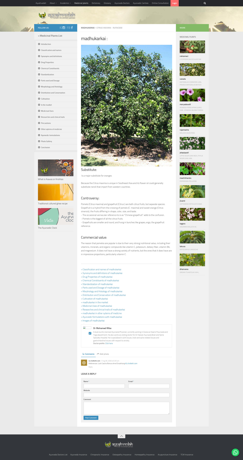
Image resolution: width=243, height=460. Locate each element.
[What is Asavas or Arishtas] (55, 167)
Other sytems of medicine (51, 129)
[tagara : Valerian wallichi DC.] (192, 214)
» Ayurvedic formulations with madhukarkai (101, 317)
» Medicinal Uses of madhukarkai (96, 306)
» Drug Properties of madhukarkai (97, 276)
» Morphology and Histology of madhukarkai (101, 291)
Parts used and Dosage (50, 80)
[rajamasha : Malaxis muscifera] (192, 120)
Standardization (47, 74)
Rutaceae (117, 28)
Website (87, 390)
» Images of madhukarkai (93, 320)
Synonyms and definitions (51, 56)
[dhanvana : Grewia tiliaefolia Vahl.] (192, 260)
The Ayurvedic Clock (47, 227)
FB (68, 27)
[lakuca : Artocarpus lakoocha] (192, 237)
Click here (109, 343)
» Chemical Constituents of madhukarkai (100, 280)
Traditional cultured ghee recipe (52, 203)
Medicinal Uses (47, 111)
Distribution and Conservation (53, 93)
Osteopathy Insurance (122, 454)
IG (61, 27)
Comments (89, 354)
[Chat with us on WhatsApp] (235, 452)
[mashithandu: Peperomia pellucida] (192, 168)
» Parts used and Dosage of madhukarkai (100, 287)
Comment (87, 399)
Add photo (104, 354)
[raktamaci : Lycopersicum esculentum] (192, 47)
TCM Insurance (187, 454)
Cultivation (45, 99)
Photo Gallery (46, 141)
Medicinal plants (81, 3)
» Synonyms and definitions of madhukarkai (101, 273)
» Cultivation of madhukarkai (94, 298)
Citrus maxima (103, 28)
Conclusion (45, 147)
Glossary (107, 3)
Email (131, 381)
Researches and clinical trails (53, 117)
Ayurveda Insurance (78, 454)
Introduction (46, 44)
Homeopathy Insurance (144, 454)
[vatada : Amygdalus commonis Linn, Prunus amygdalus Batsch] (192, 69)
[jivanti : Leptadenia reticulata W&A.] (192, 191)
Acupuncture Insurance (167, 454)
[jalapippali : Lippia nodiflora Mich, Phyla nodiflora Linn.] (192, 143)
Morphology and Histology (51, 87)
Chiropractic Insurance (99, 454)
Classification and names (51, 50)
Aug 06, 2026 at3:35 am (110, 361)
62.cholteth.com (131, 363)
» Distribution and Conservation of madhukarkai (103, 295)
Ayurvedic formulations (50, 135)
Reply (91, 367)
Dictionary (96, 3)
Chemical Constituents (50, 68)
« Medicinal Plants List (50, 35)
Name (86, 381)
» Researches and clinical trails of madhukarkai (103, 309)
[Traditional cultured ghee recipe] (55, 192)
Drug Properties (47, 62)
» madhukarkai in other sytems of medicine (101, 313)
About (52, 3)
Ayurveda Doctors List (58, 454)
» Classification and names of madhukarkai (101, 269)
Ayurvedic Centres (140, 3)
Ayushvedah (41, 3)
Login (174, 3)
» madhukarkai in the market (94, 302)
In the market (46, 105)
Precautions (46, 123)
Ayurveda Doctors (122, 3)
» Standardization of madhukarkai (97, 284)
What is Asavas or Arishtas (50, 179)
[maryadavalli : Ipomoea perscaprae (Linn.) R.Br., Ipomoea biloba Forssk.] (192, 95)
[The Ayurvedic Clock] (55, 216)
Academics (64, 3)
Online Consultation (160, 3)
